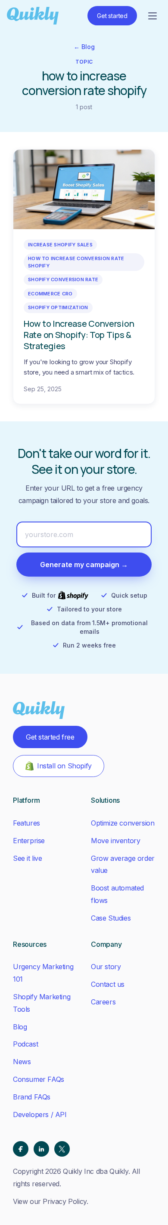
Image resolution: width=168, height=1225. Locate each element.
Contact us (107, 984)
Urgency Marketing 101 (43, 972)
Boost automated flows (117, 894)
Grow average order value (123, 864)
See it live (27, 858)
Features (26, 823)
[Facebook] (20, 1149)
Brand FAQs (31, 1097)
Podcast (25, 1044)
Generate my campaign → (84, 564)
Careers (103, 1002)
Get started (112, 15)
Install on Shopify (64, 765)
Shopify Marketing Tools (41, 1002)
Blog (20, 1026)
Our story (106, 966)
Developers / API (40, 1114)
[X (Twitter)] (62, 1149)
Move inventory (115, 840)
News (22, 1061)
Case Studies (111, 918)
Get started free (50, 737)
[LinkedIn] (41, 1149)
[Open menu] (152, 16)
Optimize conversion (122, 823)
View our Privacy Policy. (50, 1201)
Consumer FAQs (38, 1079)
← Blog (84, 46)
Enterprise (29, 840)
